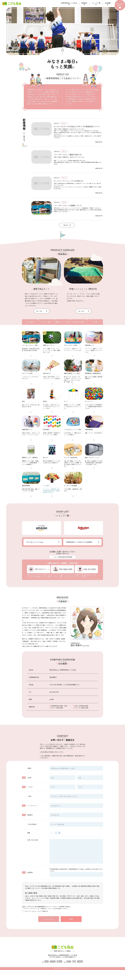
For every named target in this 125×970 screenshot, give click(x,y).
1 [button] (59, 56)
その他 (95, 322)
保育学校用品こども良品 (69, 3)
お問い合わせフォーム (42, 569)
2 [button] (61, 56)
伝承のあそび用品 (78, 322)
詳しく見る (39, 311)
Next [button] (120, 31)
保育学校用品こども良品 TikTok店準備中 (79, 542)
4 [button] (65, 56)
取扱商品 (84, 3)
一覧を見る (24, 138)
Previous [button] (5, 31)
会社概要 (108, 3)
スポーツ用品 (46, 322)
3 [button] (63, 56)
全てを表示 (30, 322)
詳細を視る (98, 142)
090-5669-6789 (52, 961)
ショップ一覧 (96, 3)
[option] (62, 31)
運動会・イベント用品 (62, 322)
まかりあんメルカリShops (34, 542)
